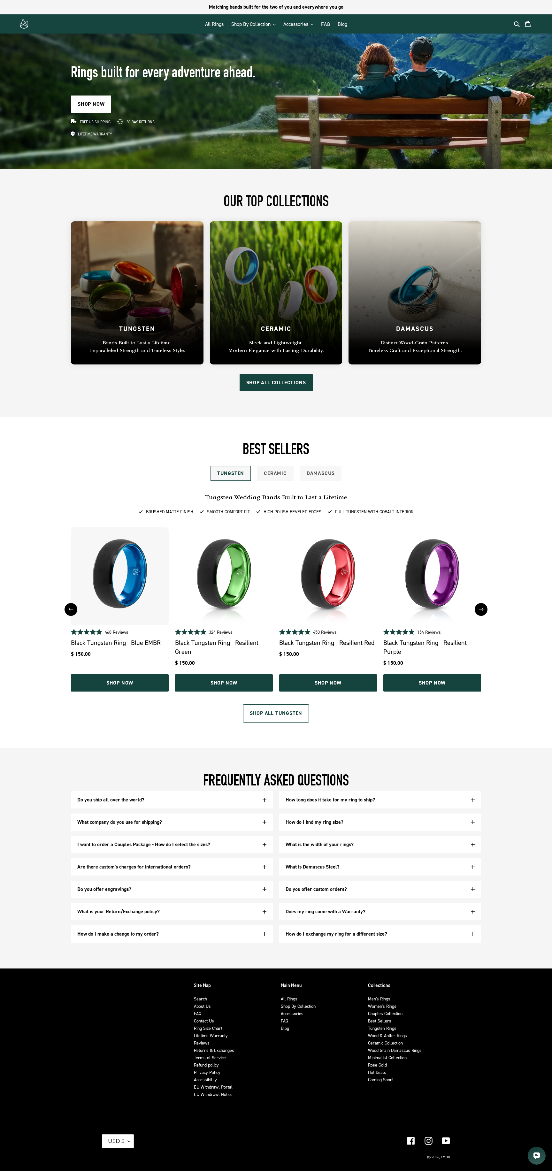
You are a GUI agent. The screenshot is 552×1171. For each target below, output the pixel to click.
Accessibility (205, 1079)
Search (200, 998)
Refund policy (206, 1065)
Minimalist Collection (387, 1057)
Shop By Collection (298, 1006)
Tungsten (230, 473)
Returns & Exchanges (214, 1050)
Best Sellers (379, 1020)
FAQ (197, 1013)
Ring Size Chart (208, 1028)
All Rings (289, 998)
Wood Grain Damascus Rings (395, 1050)
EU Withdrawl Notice (213, 1094)
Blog (285, 1028)
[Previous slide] (71, 609)
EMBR (445, 1157)
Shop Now (119, 682)
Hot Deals (377, 1072)
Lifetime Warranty (211, 1035)
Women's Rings (382, 1006)
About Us (202, 1006)
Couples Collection (385, 1013)
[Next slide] (481, 609)
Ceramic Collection (385, 1042)
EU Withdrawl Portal (213, 1087)
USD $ (116, 1141)
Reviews (202, 1042)
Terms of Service (210, 1057)
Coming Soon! (380, 1079)
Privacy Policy (207, 1072)
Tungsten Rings (382, 1028)
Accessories (292, 1013)
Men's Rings (379, 998)
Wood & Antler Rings (387, 1035)
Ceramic (275, 473)
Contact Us (204, 1020)
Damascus (321, 473)
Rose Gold (377, 1065)
